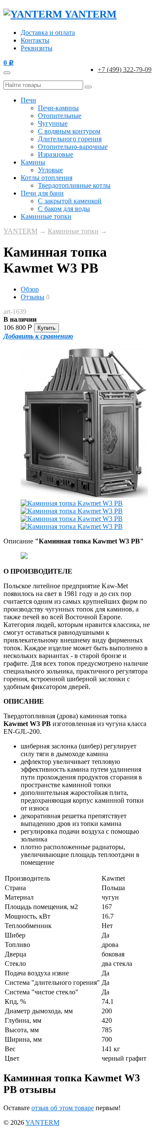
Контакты (35, 40)
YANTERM (20, 231)
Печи (28, 100)
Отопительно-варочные (73, 146)
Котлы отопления (46, 177)
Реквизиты (37, 48)
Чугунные (53, 123)
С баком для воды (64, 208)
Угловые (50, 170)
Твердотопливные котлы (74, 185)
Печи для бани (42, 193)
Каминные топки (46, 216)
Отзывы (32, 297)
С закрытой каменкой (70, 201)
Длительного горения (70, 139)
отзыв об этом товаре (62, 1107)
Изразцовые (55, 154)
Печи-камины (58, 108)
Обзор (30, 289)
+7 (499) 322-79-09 (125, 69)
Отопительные (59, 115)
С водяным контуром (69, 131)
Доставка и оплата (48, 32)
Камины (33, 162)
